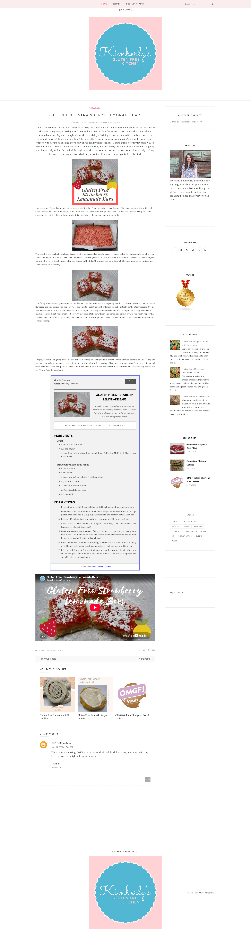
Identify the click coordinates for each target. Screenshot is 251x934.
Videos (61, 651)
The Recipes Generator (101, 567)
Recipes (117, 4)
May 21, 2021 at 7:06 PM (62, 747)
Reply (148, 779)
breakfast (176, 526)
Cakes (186, 526)
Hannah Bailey (61, 742)
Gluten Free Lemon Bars (51, 370)
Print (131, 381)
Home (104, 4)
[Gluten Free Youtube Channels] (185, 310)
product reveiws (185, 536)
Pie (173, 536)
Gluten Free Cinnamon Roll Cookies (54, 717)
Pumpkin (199, 536)
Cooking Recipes (189, 531)
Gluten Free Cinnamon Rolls (195, 396)
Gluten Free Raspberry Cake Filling (197, 446)
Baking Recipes (95, 108)
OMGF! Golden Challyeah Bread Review (132, 717)
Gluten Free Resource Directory (186, 121)
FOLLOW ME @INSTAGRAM (125, 851)
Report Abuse (176, 592)
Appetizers (176, 522)
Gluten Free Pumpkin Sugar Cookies (92, 717)
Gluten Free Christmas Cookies (197, 463)
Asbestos (56, 767)
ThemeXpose (210, 892)
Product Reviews (135, 4)
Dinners (203, 531)
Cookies (175, 531)
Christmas (197, 526)
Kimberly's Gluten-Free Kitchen (88, 122)
